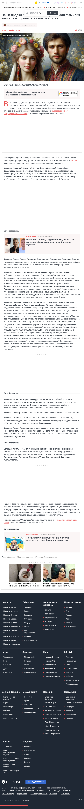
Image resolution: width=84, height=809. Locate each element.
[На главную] (42, 2)
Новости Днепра (10, 615)
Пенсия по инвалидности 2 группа (9, 753)
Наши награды (54, 791)
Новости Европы (52, 657)
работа (74, 160)
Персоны (48, 692)
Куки (41, 13)
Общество (28, 602)
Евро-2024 (70, 623)
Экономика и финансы (50, 603)
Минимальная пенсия (9, 766)
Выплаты (28, 615)
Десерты (27, 758)
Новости (6, 602)
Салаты (27, 762)
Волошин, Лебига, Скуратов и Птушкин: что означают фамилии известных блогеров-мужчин (50, 242)
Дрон (5, 669)
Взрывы (6, 703)
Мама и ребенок (30, 657)
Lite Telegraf (31, 236)
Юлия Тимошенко (52, 726)
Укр (80, 3)
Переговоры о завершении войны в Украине (23, 7)
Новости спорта (72, 602)
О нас (4, 788)
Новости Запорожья (11, 627)
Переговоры (8, 707)
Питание (27, 661)
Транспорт (49, 614)
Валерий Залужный (53, 714)
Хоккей (68, 619)
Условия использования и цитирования (18, 791)
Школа (27, 627)
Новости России (51, 665)
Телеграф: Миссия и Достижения (44, 794)
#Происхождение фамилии (46, 557)
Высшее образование (29, 632)
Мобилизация (30, 692)
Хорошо (53, 13)
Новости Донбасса (11, 636)
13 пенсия (7, 747)
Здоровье (28, 652)
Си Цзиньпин (50, 707)
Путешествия (71, 669)
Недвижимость (51, 618)
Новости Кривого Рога (10, 632)
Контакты (67, 791)
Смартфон (7, 672)
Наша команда (8, 794)
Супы (26, 754)
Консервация (29, 750)
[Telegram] (62, 2)
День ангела (71, 714)
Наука (5, 652)
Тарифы (48, 621)
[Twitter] (68, 2)
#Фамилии (11, 557)
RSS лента (65, 794)
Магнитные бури (72, 680)
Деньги (48, 610)
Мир (45, 652)
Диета (26, 665)
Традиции (70, 707)
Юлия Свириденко (52, 734)
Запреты (69, 711)
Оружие (6, 711)
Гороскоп (69, 657)
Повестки (28, 697)
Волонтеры (8, 714)
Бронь (26, 701)
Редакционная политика (56, 788)
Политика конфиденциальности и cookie (26, 788)
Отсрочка (28, 705)
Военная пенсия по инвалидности (11, 760)
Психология (29, 669)
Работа (27, 611)
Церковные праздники (70, 698)
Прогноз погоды (30, 640)
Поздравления (72, 684)
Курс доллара (50, 625)
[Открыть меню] (3, 2)
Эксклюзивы (74, 7)
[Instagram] (71, 2)
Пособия (27, 636)
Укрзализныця (50, 629)
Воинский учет (30, 712)
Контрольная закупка (55, 7)
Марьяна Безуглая (52, 730)
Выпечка (27, 747)
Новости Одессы (10, 619)
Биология (7, 665)
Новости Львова (10, 623)
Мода (68, 665)
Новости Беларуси (52, 676)
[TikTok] (75, 2)
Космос (6, 661)
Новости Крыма (9, 640)
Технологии (8, 657)
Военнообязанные (31, 708)
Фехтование (71, 627)
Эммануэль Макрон (53, 711)
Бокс (68, 611)
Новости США (50, 661)
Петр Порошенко (52, 722)
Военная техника (10, 718)
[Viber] (58, 3)
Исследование (30, 672)
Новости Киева (9, 607)
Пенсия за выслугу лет (11, 772)
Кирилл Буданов (51, 718)
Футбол (69, 607)
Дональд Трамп (51, 703)
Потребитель (71, 661)
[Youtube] (65, 2)
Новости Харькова (10, 611)
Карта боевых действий (9, 698)
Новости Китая (51, 672)
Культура (69, 672)
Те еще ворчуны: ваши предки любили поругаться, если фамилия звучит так (47, 539)
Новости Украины (32, 534)
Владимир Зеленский (49, 698)
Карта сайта (22, 794)
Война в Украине (11, 692)
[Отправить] (28, 2)
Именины (70, 718)
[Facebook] (54, 2)
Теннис (69, 615)
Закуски (27, 766)
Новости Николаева (11, 644)
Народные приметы (74, 703)
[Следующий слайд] (82, 7)
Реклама (40, 791)
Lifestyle (68, 652)
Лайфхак (69, 676)
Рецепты (27, 741)
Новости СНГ (50, 669)
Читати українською (11, 30)
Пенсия (6, 741)
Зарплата (28, 607)
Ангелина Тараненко (13, 25)
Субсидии (28, 619)
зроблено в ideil (76, 800)
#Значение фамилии (25, 557)
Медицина (28, 623)
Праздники (70, 692)
